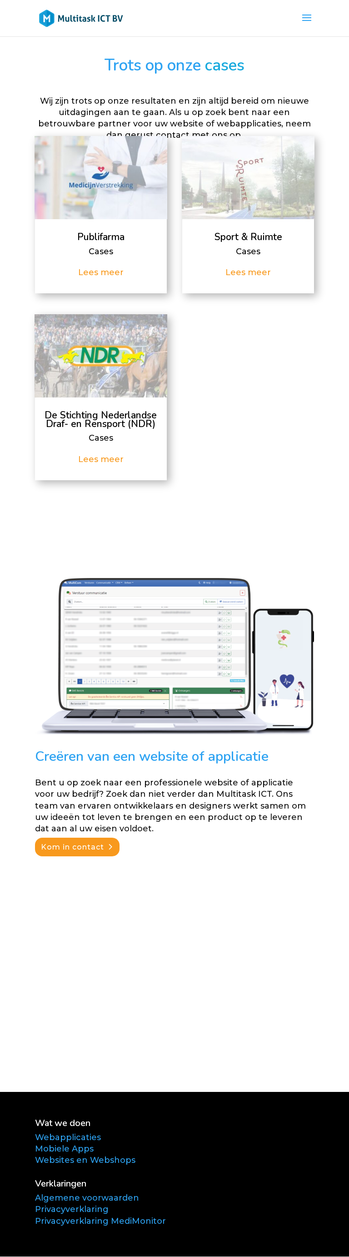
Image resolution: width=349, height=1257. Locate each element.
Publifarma (101, 237)
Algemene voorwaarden (87, 1198)
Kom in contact (72, 847)
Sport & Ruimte (248, 237)
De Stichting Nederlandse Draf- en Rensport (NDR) (101, 419)
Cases (101, 251)
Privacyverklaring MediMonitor (100, 1221)
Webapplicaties (68, 1137)
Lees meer (101, 272)
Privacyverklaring (72, 1209)
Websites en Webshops (85, 1160)
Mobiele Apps (64, 1149)
